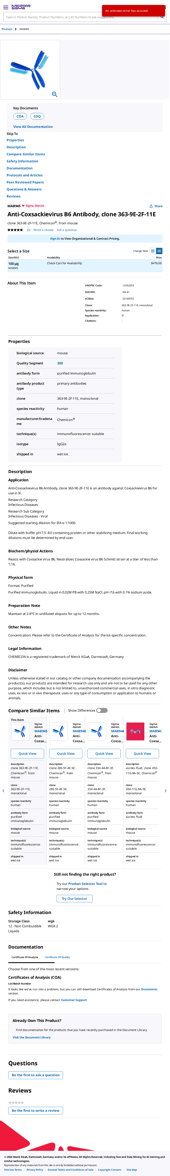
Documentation (20, 168)
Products (7, 29)
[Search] (161, 17)
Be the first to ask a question (36, 1075)
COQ (37, 116)
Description (16, 147)
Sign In (55, 238)
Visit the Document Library (31, 1037)
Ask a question (67, 230)
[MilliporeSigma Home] (21, 7)
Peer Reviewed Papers (25, 182)
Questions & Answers (24, 189)
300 (60, 363)
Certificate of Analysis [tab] (25, 957)
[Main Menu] (5, 7)
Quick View (27, 753)
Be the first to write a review (37, 1111)
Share (158, 206)
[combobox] (85, 17)
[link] (13, 1169)
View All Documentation (32, 127)
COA (20, 116)
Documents (149, 989)
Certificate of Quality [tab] (57, 957)
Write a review (43, 230)
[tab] (10, 29)
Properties (15, 140)
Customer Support (74, 1000)
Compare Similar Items (26, 154)
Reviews (14, 196)
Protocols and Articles (25, 175)
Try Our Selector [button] (74, 898)
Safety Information (22, 161)
